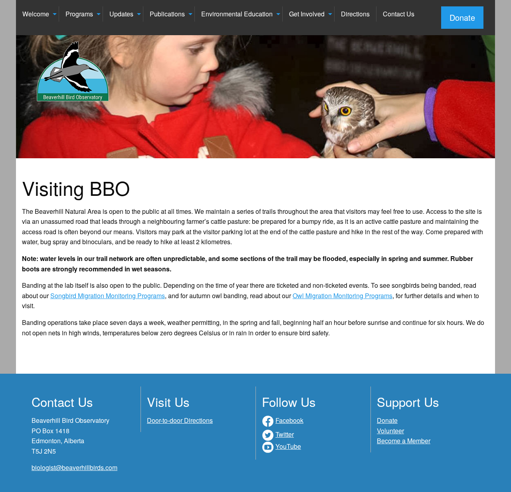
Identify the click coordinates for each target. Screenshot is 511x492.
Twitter (284, 434)
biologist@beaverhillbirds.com (74, 467)
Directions (355, 13)
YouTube (288, 446)
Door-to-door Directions (180, 420)
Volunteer (390, 430)
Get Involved (307, 13)
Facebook (289, 420)
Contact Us (398, 13)
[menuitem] (37, 14)
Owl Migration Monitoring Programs (342, 295)
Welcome (35, 13)
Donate (462, 17)
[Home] (73, 71)
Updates (121, 13)
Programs (79, 13)
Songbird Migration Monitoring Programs (107, 295)
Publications (167, 13)
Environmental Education (237, 13)
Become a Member (403, 440)
